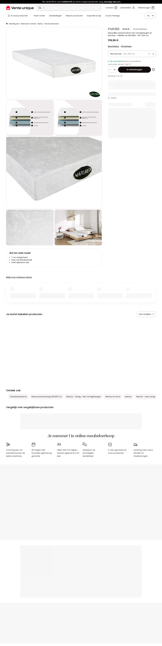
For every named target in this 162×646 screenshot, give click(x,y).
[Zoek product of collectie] (40, 8)
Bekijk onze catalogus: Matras (19, 277)
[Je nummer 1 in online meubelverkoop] (20, 7)
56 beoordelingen (140, 29)
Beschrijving (113, 46)
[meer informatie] (121, 76)
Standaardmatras (51, 24)
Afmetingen (126, 46)
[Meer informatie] (130, 64)
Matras (40, 24)
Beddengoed (14, 24)
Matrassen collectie (28, 24)
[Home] (7, 24)
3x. (119, 76)
